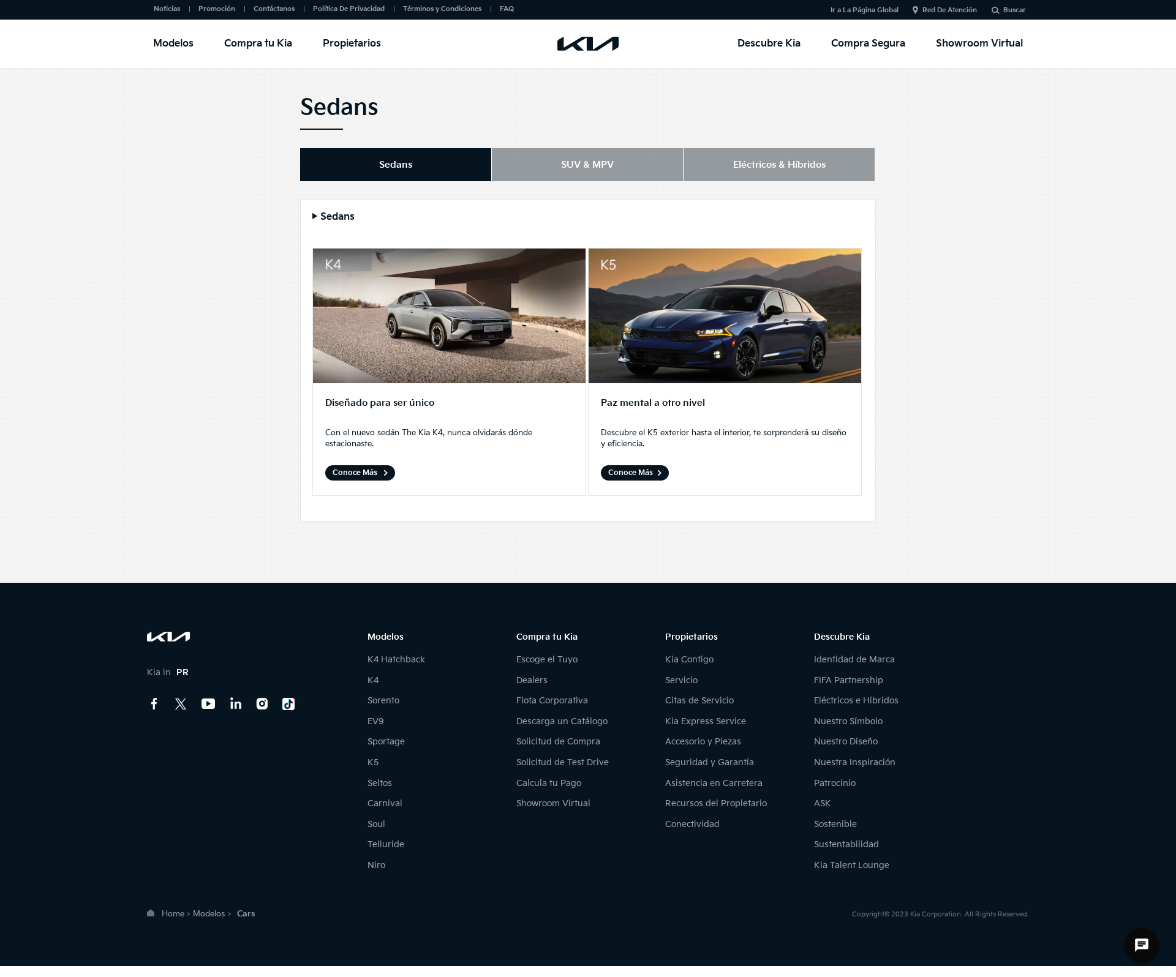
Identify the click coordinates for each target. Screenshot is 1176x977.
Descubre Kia (769, 44)
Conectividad (692, 824)
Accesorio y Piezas (703, 741)
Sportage (386, 741)
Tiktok (289, 704)
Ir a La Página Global (865, 10)
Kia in (168, 672)
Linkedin (235, 704)
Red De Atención (949, 10)
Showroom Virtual (979, 44)
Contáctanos (274, 9)
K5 (373, 762)
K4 (373, 680)
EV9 (375, 721)
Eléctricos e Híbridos (856, 700)
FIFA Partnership (848, 680)
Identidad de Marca (854, 659)
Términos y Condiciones (442, 9)
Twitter (181, 704)
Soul (376, 824)
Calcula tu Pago (548, 783)
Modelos (173, 44)
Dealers (532, 680)
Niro (376, 865)
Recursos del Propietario (716, 803)
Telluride (386, 844)
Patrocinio (835, 783)
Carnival (385, 803)
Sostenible (835, 824)
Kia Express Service (705, 721)
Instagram (262, 704)
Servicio (681, 680)
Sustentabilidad (846, 844)
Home (173, 914)
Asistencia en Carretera (714, 783)
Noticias (167, 9)
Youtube (208, 704)
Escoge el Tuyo (547, 659)
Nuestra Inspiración (854, 762)
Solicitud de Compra (558, 741)
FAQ (507, 9)
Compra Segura (868, 44)
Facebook (154, 704)
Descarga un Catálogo (562, 721)
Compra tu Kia (258, 44)
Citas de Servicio (699, 700)
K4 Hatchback (396, 659)
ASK (822, 803)
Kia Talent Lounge (851, 865)
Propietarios (352, 44)
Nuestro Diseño (846, 741)
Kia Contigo (689, 659)
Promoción (216, 9)
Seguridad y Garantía (709, 762)
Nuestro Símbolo (848, 721)
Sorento (383, 700)
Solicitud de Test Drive (562, 762)
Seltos (380, 783)
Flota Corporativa (552, 700)
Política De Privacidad (349, 9)
